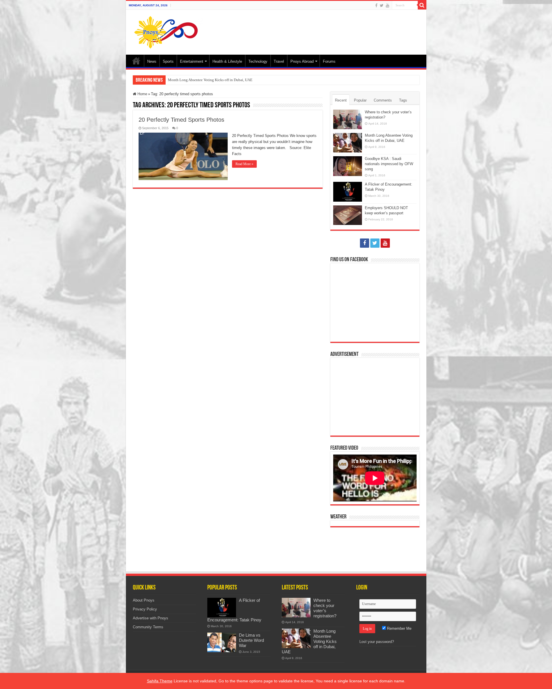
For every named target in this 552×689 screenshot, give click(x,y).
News (151, 61)
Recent (341, 100)
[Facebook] (376, 5)
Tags (403, 100)
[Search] (422, 5)
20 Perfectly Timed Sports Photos (181, 120)
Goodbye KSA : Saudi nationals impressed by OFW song (389, 163)
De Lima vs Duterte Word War (251, 640)
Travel (279, 61)
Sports (168, 61)
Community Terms (148, 627)
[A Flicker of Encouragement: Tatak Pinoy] (221, 607)
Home (136, 61)
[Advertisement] (317, 28)
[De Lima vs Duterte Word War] (221, 642)
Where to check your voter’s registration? (324, 608)
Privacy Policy (145, 609)
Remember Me (398, 628)
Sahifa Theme (159, 681)
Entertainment (191, 61)
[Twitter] (381, 5)
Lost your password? (376, 642)
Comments (383, 100)
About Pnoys (143, 600)
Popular (360, 100)
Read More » (244, 164)
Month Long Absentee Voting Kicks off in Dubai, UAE (210, 80)
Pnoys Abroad (302, 61)
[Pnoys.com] (169, 31)
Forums (329, 61)
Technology (257, 61)
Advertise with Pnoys (150, 618)
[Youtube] (387, 5)
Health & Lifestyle (227, 61)
